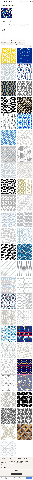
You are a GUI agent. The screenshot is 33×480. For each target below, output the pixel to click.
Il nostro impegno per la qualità (4, 460)
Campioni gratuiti (11, 463)
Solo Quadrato (21, 44)
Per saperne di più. (9, 478)
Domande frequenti (3, 467)
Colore (19, 40)
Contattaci (16, 473)
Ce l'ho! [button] (29, 478)
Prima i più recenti (13, 42)
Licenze (2, 465)
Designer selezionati (3, 462)
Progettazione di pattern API (12, 459)
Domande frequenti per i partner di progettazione (19, 462)
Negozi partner (3, 464)
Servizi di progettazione (12, 461)
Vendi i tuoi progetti (19, 459)
